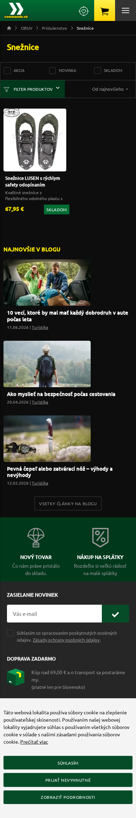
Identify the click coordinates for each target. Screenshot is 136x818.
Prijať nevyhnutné (68, 780)
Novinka (67, 70)
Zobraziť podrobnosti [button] (68, 797)
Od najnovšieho (108, 89)
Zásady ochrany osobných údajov (66, 640)
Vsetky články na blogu (68, 503)
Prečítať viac (34, 741)
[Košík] (104, 10)
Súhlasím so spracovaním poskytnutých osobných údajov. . (67, 636)
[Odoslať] (115, 613)
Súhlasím (68, 763)
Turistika (40, 327)
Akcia (19, 70)
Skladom (113, 70)
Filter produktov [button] (33, 89)
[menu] (125, 10)
